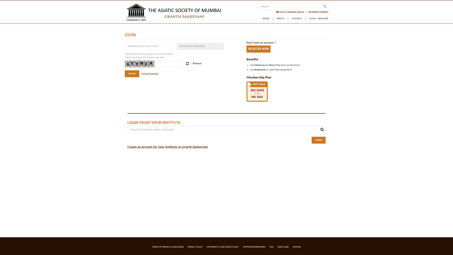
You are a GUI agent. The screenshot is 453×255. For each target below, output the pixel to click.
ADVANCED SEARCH (318, 12)
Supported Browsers (254, 247)
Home (265, 19)
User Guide (283, 247)
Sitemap (297, 247)
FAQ (271, 247)
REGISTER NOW (258, 49)
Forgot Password (150, 73)
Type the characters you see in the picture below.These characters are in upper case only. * (149, 56)
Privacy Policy (195, 247)
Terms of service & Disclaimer (168, 247)
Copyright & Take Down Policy (223, 247)
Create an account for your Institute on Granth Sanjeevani (167, 147)
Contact (297, 19)
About (280, 19)
